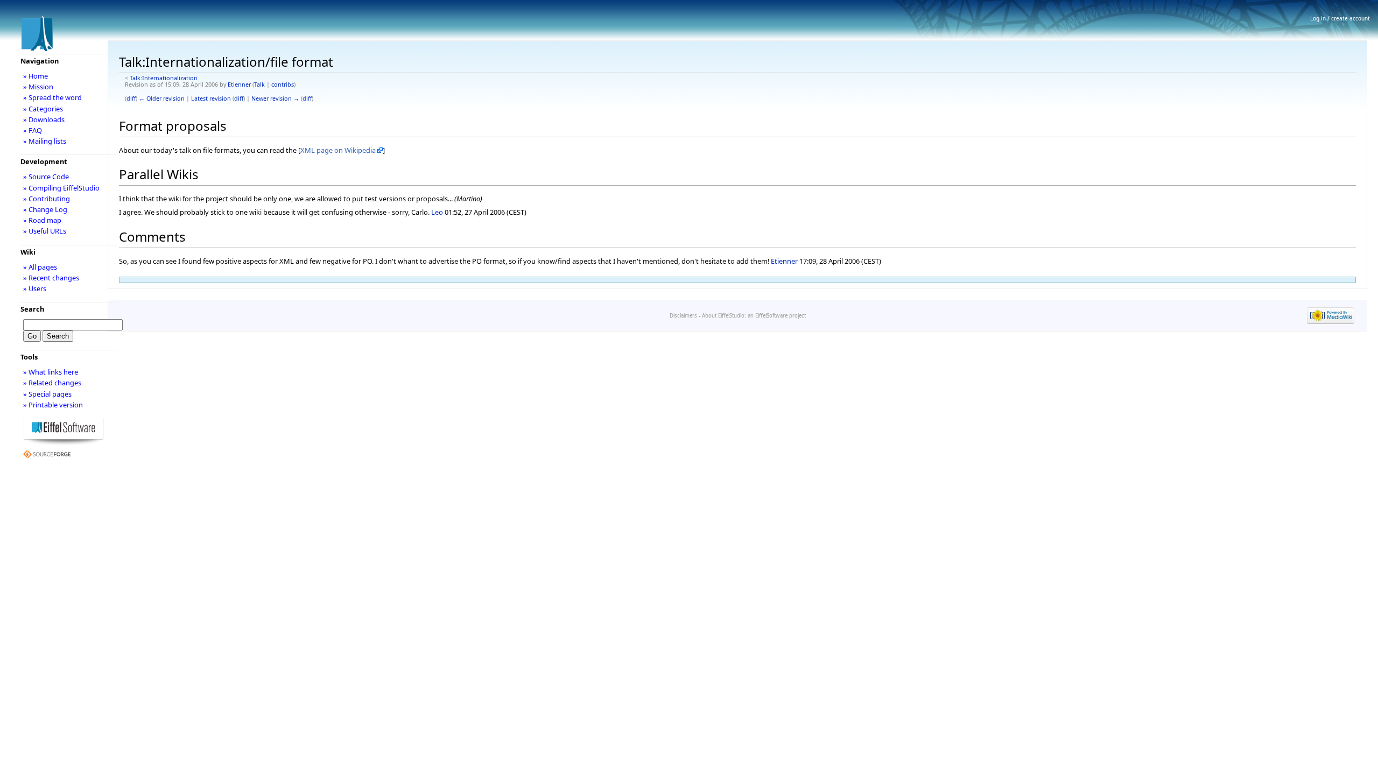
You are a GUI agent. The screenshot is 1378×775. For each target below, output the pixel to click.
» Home (35, 76)
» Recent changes (51, 278)
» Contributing (46, 198)
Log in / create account (1340, 18)
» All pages (40, 267)
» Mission (38, 86)
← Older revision (162, 98)
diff (131, 98)
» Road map (42, 220)
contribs (282, 84)
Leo (437, 212)
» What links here (50, 372)
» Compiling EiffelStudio (61, 188)
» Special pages (47, 394)
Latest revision (211, 98)
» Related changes (52, 383)
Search (32, 309)
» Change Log (45, 209)
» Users (34, 288)
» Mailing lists (44, 141)
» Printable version (53, 405)
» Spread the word (52, 97)
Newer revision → (275, 98)
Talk (259, 84)
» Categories (43, 109)
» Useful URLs (44, 231)
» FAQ (32, 130)
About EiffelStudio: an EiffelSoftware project (754, 315)
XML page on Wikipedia (338, 150)
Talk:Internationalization (164, 78)
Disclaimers (683, 315)
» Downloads (44, 119)
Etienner (239, 84)
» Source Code (46, 176)
